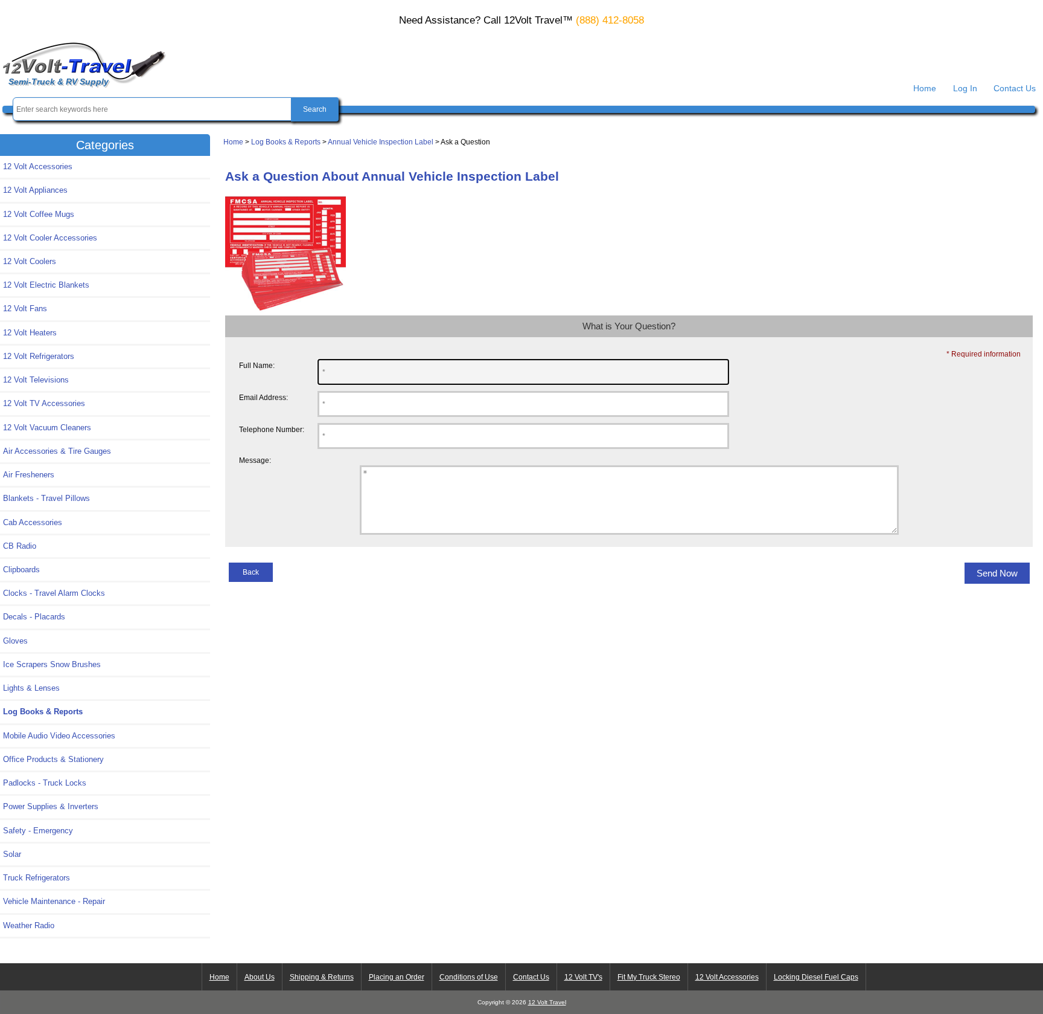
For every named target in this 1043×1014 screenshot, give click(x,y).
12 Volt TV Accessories (44, 403)
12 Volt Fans (25, 308)
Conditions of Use (468, 977)
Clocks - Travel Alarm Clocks (54, 593)
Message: (255, 460)
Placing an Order (396, 977)
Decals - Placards (34, 616)
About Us (259, 977)
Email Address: (263, 397)
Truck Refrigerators (36, 877)
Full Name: (257, 365)
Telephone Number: (271, 429)
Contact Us (1015, 88)
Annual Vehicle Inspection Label (380, 142)
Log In (965, 88)
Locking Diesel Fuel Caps (816, 977)
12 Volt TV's (583, 977)
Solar (12, 854)
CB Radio (19, 546)
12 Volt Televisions (36, 379)
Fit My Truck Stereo (648, 977)
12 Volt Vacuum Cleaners (47, 427)
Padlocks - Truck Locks (44, 782)
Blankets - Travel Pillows (46, 498)
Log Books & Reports (286, 142)
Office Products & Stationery (53, 759)
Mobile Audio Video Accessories (59, 735)
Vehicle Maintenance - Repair (54, 901)
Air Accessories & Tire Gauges (57, 451)
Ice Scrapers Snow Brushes (52, 664)
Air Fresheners (28, 474)
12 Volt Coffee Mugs (38, 214)
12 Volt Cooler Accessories (50, 237)
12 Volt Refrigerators (38, 356)
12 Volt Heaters (30, 332)
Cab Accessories (32, 522)
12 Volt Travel (547, 1002)
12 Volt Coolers (29, 261)
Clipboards (21, 569)
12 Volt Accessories (37, 166)
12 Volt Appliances (35, 190)
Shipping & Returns (322, 977)
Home (924, 88)
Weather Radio (28, 925)
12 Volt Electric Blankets (46, 284)
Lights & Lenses (31, 688)
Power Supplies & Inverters (50, 806)
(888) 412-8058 (610, 20)
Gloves (15, 640)
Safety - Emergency (38, 830)
